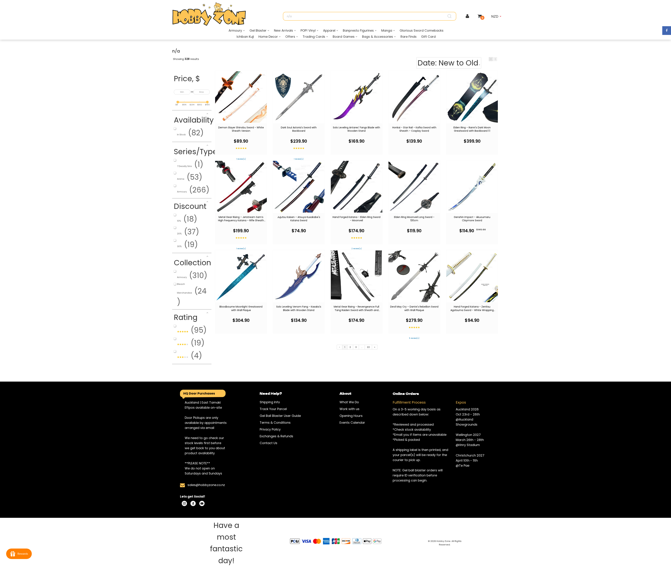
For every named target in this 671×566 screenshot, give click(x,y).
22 (368, 347)
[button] (491, 59)
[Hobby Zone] (209, 14)
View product (241, 100)
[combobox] (369, 16)
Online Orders (406, 393)
